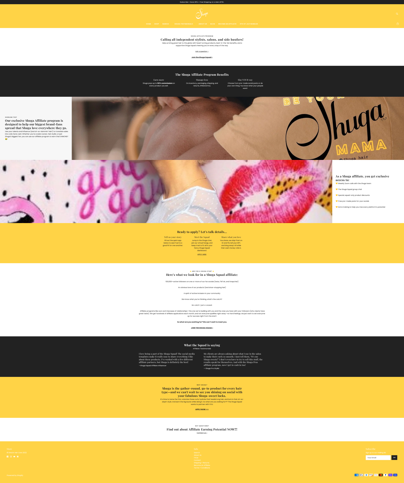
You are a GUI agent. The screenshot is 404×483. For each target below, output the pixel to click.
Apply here (201, 254)
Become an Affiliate (202, 465)
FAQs (196, 457)
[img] (397, 14)
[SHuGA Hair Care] (202, 13)
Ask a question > (202, 51)
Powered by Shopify (15, 475)
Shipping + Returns (201, 463)
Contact (197, 460)
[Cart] (398, 24)
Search (197, 452)
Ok (394, 457)
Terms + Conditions (202, 468)
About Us (197, 455)
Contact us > (202, 433)
